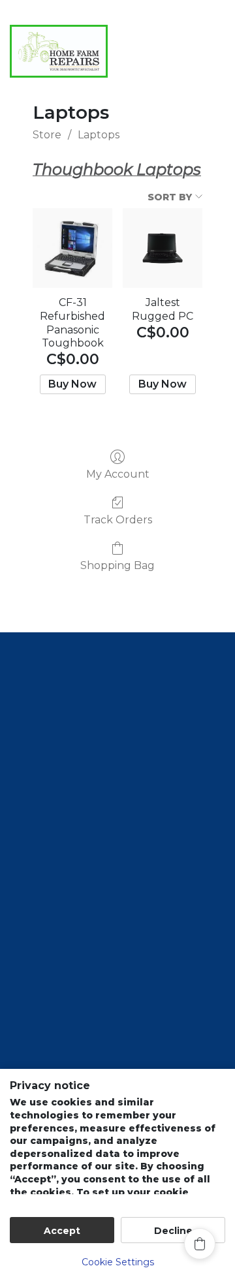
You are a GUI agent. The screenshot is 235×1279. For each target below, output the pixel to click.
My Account (117, 474)
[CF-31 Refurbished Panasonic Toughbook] (72, 248)
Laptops (98, 135)
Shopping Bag (117, 565)
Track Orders (118, 520)
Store (47, 135)
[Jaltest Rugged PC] (162, 248)
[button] (171, 84)
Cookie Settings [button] (118, 1262)
